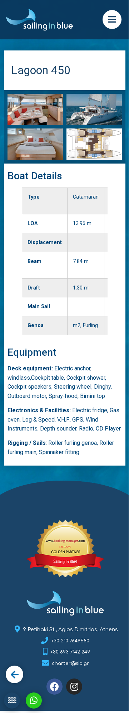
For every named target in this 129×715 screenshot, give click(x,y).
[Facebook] (54, 686)
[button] (112, 19)
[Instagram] (74, 686)
